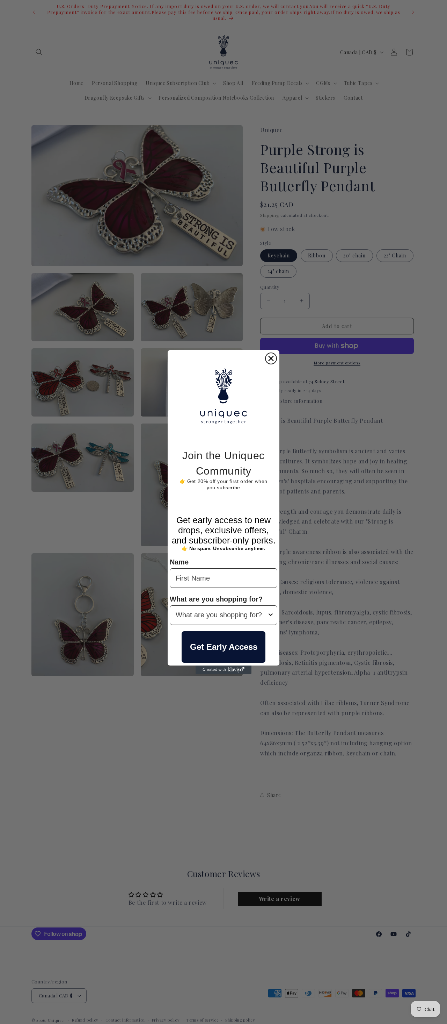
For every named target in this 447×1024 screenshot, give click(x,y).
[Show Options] (270, 615)
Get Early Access (223, 647)
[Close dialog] (271, 358)
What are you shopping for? (216, 599)
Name (179, 562)
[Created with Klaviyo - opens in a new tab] (223, 670)
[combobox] (221, 615)
